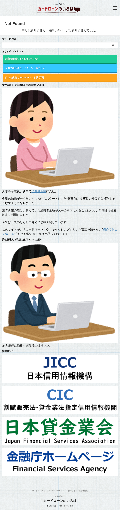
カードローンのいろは (60, 501)
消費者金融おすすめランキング (21, 58)
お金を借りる (60, 496)
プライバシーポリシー (55, 491)
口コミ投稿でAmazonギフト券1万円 (24, 77)
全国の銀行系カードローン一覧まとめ (25, 68)
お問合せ (71, 491)
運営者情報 (83, 491)
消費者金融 (38, 191)
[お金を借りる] (59, 11)
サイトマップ (37, 491)
